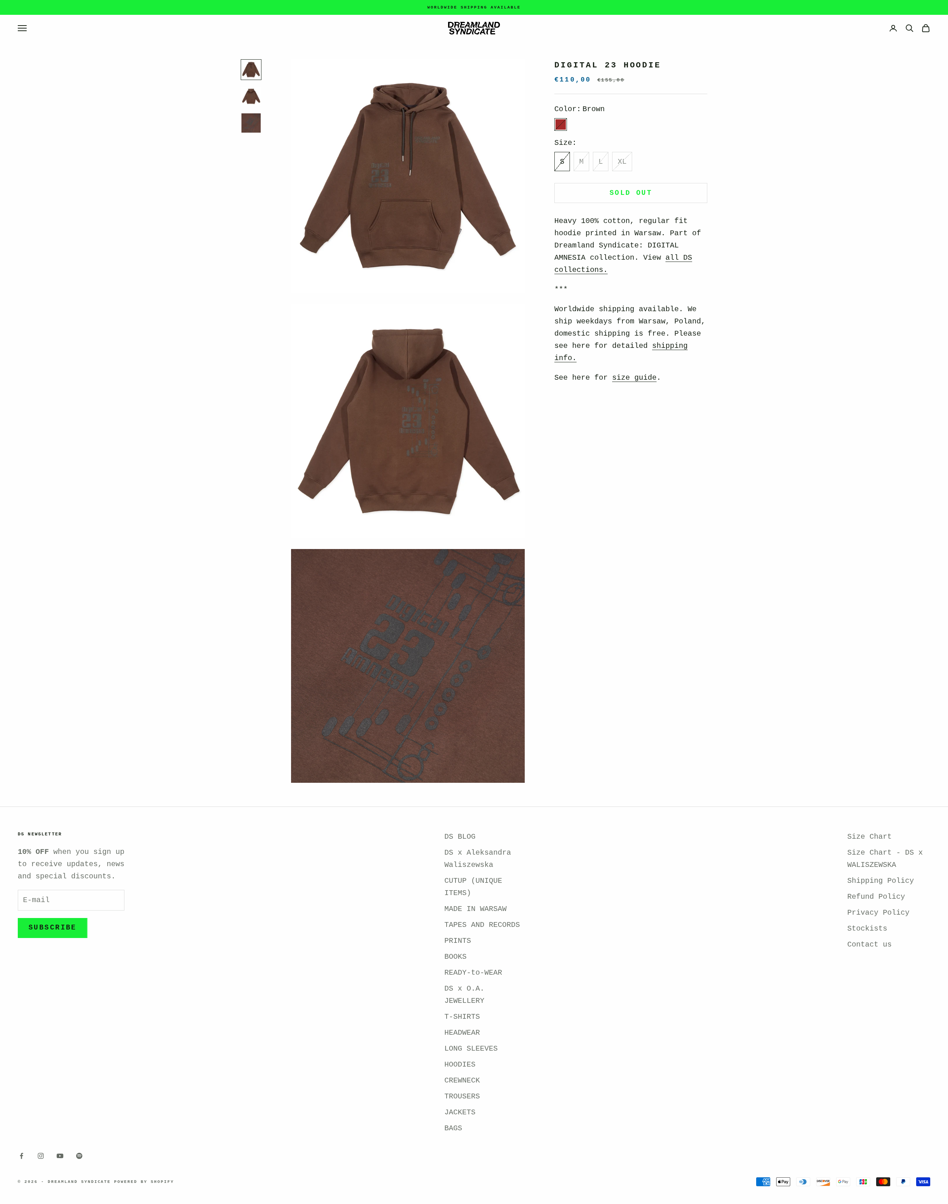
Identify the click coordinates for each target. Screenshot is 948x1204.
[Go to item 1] (251, 69)
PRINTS (457, 941)
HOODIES (459, 1064)
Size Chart (869, 836)
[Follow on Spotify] (79, 1156)
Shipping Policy (880, 881)
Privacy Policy (878, 912)
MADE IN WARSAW (475, 909)
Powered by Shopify (144, 1182)
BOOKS (455, 956)
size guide (634, 378)
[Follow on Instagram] (40, 1156)
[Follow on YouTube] (60, 1156)
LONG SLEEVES (471, 1048)
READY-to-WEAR (473, 972)
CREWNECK (462, 1080)
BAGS (453, 1128)
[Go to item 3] (251, 123)
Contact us (869, 944)
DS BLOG (459, 836)
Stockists (867, 928)
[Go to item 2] (251, 96)
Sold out (631, 193)
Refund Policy (876, 896)
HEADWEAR (462, 1032)
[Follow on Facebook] (21, 1156)
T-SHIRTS (462, 1016)
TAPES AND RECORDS (482, 925)
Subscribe (53, 928)
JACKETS (459, 1112)
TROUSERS (462, 1096)
